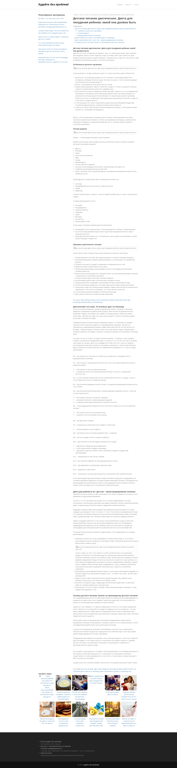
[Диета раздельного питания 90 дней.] (96, 678)
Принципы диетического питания (89, 35)
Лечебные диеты (79, 671)
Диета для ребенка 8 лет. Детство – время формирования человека (99, 40)
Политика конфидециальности (51, 748)
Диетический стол (129, 669)
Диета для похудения (101, 669)
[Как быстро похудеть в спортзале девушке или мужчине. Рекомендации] (79, 690)
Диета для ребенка (106, 671)
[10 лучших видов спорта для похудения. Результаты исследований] (79, 716)
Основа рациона (83, 33)
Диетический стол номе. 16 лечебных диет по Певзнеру (94, 38)
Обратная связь (46, 753)
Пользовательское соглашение (60, 746)
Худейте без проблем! (53, 4)
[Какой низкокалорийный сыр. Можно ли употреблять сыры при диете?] (47, 685)
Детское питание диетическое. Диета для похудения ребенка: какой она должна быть (105, 29)
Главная (120, 5)
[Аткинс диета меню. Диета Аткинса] (112, 690)
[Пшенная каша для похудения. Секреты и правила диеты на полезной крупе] (63, 690)
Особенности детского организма (89, 31)
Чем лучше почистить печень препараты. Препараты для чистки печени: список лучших (52, 51)
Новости (128, 5)
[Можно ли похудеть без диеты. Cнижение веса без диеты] (47, 716)
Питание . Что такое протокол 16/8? (51, 18)
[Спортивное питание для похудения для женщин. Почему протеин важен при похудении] (96, 716)
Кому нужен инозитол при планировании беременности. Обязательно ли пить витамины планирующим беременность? (52, 24)
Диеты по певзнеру (92, 671)
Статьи (136, 5)
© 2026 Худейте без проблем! (51, 742)
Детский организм (116, 669)
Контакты (44, 746)
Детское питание (87, 669)
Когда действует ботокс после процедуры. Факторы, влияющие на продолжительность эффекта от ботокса (53, 59)
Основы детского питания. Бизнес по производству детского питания (99, 42)
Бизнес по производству (122, 671)
